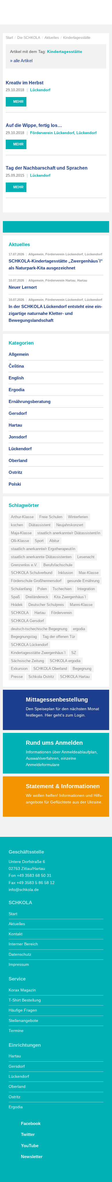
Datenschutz (20, 954)
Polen (42, 589)
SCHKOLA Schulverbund (31, 573)
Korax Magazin (22, 990)
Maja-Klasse (21, 533)
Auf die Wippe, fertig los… (34, 125)
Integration (86, 589)
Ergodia (16, 389)
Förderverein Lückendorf (52, 133)
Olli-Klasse (20, 541)
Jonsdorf (18, 436)
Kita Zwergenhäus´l (70, 597)
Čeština (16, 366)
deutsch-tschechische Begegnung (39, 629)
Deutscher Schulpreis (46, 605)
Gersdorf (18, 413)
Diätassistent (40, 525)
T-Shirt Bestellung (25, 1000)
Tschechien (62, 589)
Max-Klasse (89, 573)
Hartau (82, 280)
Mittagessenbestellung (57, 699)
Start (9, 38)
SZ (73, 653)
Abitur (54, 541)
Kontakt (15, 934)
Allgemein (36, 254)
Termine (16, 1031)
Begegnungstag (24, 636)
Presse (17, 676)
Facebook (30, 1123)
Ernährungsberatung (30, 401)
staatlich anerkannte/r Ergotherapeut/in (43, 549)
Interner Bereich (23, 944)
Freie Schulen (50, 517)
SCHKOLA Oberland (50, 668)
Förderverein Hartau (60, 280)
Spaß (15, 597)
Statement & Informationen (63, 786)
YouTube (29, 1145)
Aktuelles (52, 38)
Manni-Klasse (81, 605)
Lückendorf (40, 90)
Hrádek (17, 605)
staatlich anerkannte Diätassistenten (41, 557)
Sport (39, 541)
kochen (17, 525)
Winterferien (78, 517)
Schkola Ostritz (41, 676)
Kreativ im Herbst (24, 82)
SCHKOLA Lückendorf (29, 645)
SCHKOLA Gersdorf (27, 621)
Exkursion (19, 668)
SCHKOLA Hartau (75, 676)
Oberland (18, 460)
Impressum (19, 964)
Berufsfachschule (57, 565)
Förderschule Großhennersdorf (36, 581)
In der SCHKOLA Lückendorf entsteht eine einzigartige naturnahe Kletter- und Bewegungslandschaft (55, 313)
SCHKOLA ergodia (65, 661)
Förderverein (61, 613)
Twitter (27, 1134)
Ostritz (15, 472)
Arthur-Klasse (22, 517)
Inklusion (65, 573)
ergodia (79, 629)
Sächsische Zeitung (27, 661)
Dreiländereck (37, 597)
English (16, 377)
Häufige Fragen (23, 1010)
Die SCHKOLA (28, 38)
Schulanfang (21, 589)
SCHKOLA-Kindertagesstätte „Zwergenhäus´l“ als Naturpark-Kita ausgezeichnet (56, 264)
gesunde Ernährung (83, 581)
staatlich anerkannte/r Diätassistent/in (68, 533)
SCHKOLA (24, 13)
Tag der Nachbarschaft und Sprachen (47, 168)
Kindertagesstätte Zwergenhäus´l (38, 653)
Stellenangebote (23, 1020)
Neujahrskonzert (69, 525)
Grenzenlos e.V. (24, 565)
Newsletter (31, 1156)
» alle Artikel (21, 60)
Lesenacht (85, 557)
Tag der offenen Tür (59, 636)
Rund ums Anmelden (54, 743)
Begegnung (82, 668)
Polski (15, 484)
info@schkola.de (24, 890)
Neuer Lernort (23, 287)
